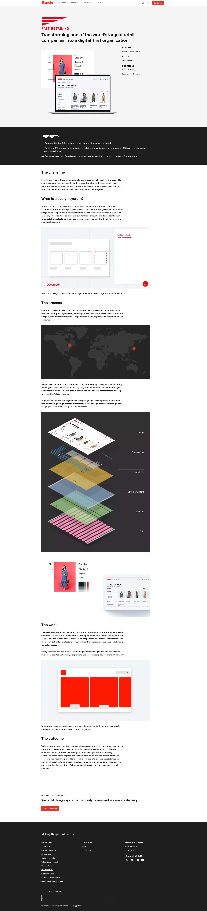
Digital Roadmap (48, 854)
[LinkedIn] (132, 861)
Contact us (158, 3)
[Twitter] (126, 861)
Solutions (62, 3)
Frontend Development (50, 877)
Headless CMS (47, 870)
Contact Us (86, 850)
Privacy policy (76, 906)
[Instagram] (137, 861)
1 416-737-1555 (131, 850)
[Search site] (143, 3)
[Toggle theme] (148, 3)
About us (100, 3)
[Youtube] (142, 861)
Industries (87, 3)
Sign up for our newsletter (62, 891)
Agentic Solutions (48, 850)
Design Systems (47, 866)
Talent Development (49, 862)
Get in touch (50, 808)
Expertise (74, 3)
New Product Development (52, 881)
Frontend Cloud (47, 874)
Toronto (85, 846)
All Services (46, 846)
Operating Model (48, 858)
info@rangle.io (131, 846)
